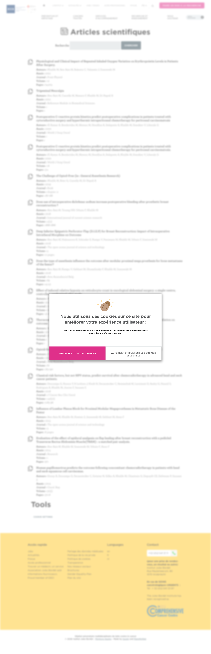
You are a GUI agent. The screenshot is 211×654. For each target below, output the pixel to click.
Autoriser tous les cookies (77, 353)
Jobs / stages (92, 5)
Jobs (30, 551)
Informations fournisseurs (42, 574)
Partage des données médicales (85, 551)
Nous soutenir (172, 17)
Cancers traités (78, 17)
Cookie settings (43, 517)
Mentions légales (103, 639)
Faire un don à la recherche (182, 5)
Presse (31, 559)
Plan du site (74, 577)
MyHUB (133, 5)
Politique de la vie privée (81, 555)
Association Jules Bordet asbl (45, 570)
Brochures (73, 570)
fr (143, 5)
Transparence (75, 562)
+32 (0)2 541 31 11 (158, 553)
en (108, 551)
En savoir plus (105, 340)
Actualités (74, 5)
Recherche (62, 45)
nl (108, 559)
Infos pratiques (191, 17)
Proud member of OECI (41, 577)
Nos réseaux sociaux (79, 566)
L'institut (57, 5)
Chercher (131, 45)
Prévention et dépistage (49, 17)
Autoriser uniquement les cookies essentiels (133, 354)
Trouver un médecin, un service (45, 566)
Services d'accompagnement (107, 17)
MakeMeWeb (140, 639)
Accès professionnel (114, 5)
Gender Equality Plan (79, 574)
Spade (126, 639)
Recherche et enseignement (140, 17)
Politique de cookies (78, 559)
